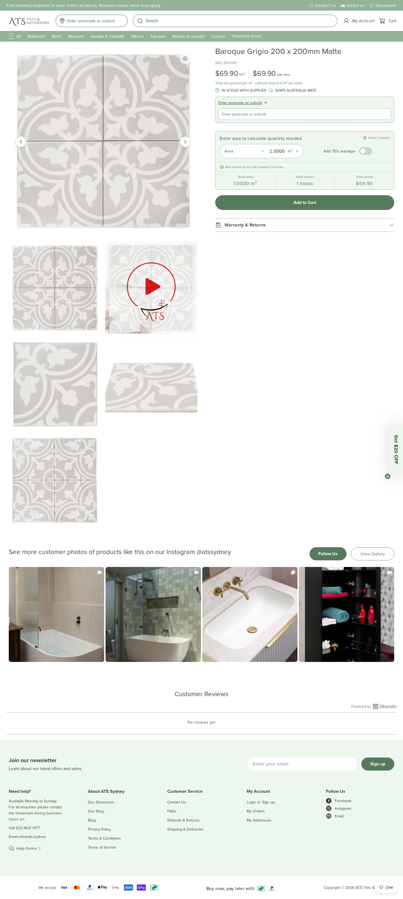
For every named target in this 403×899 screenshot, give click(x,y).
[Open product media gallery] (185, 58)
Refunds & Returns (183, 820)
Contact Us (176, 802)
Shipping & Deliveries (185, 829)
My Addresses (259, 820)
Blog (92, 820)
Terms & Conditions (104, 838)
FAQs (171, 811)
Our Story (96, 811)
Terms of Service (102, 847)
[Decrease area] (262, 151)
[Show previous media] (20, 141)
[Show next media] (185, 141)
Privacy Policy (99, 829)
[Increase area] (297, 151)
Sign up (377, 764)
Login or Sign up (261, 802)
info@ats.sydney (32, 836)
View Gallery (373, 554)
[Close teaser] (387, 476)
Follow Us (328, 554)
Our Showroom (101, 802)
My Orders (256, 811)
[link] (56, 614)
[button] (235, 21)
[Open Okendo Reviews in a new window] (373, 706)
